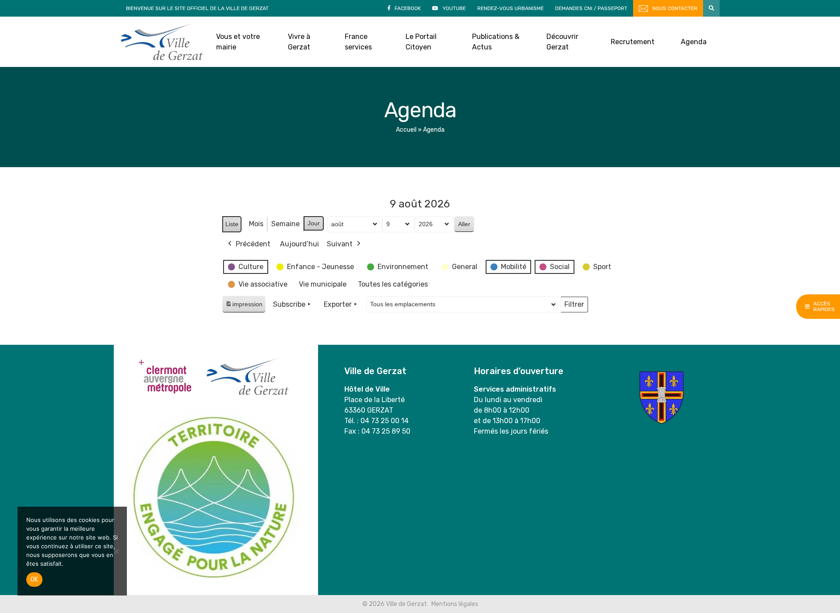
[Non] (116, 551)
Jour (314, 223)
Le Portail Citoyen (421, 41)
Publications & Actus (495, 41)
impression (243, 306)
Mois (256, 224)
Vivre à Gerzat (299, 41)
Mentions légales (454, 604)
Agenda (694, 42)
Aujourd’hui (299, 244)
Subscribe (289, 304)
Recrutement (632, 42)
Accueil (406, 129)
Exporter (338, 304)
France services (358, 41)
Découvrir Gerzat (562, 41)
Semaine (285, 224)
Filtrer (574, 306)
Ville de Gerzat (161, 41)
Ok (34, 579)
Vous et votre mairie (238, 41)
